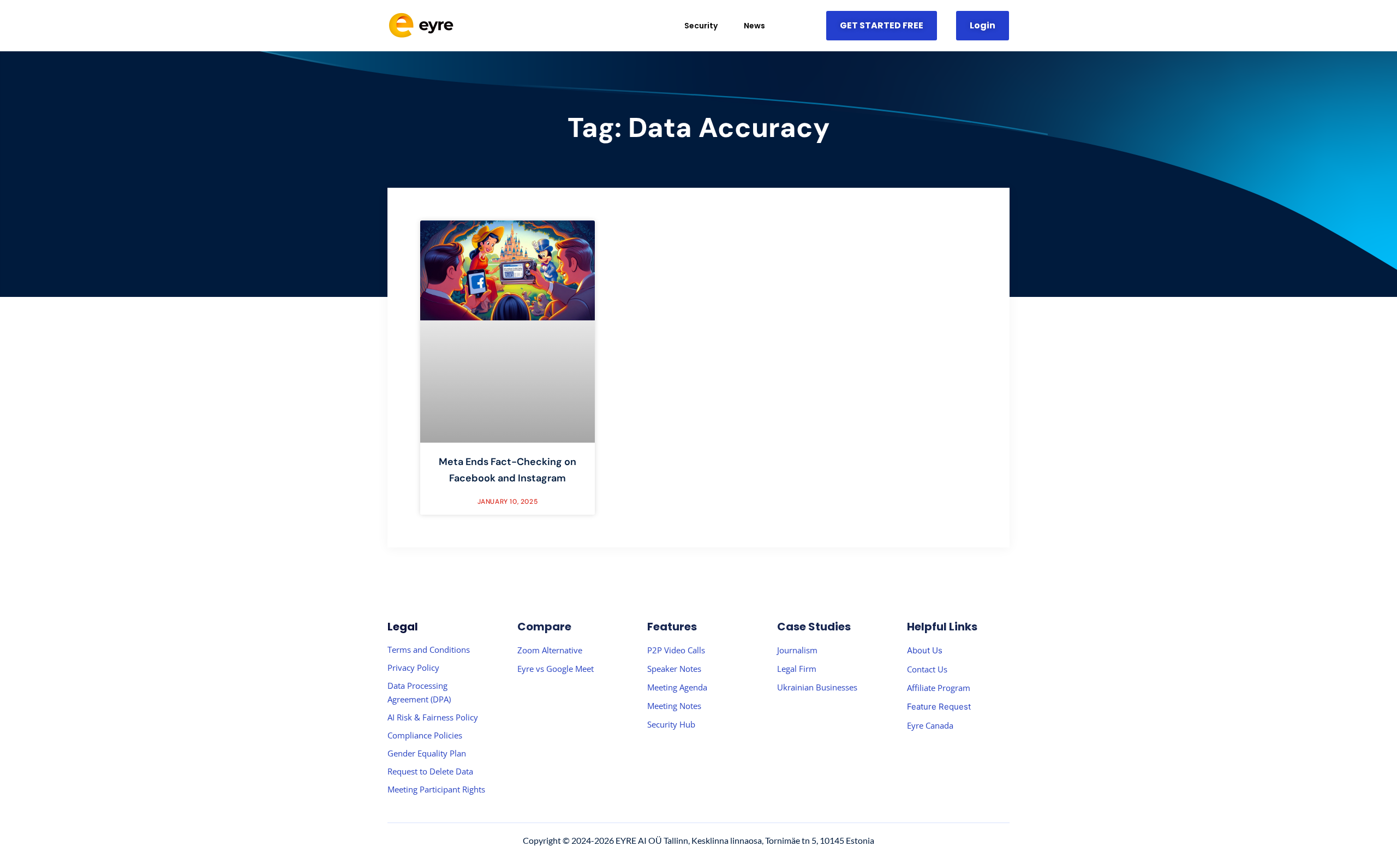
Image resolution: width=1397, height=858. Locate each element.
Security (701, 25)
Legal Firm (796, 668)
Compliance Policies (424, 735)
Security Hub (671, 724)
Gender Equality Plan (426, 753)
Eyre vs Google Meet (555, 668)
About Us (924, 650)
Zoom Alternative (549, 650)
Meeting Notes (674, 705)
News (754, 25)
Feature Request (939, 706)
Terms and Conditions (428, 649)
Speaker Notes (674, 668)
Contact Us (927, 669)
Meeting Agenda (677, 687)
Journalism (797, 650)
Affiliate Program (938, 687)
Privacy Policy (413, 667)
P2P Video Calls (676, 650)
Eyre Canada (930, 725)
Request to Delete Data (430, 771)
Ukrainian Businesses (817, 687)
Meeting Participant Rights (436, 789)
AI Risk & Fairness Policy (432, 717)
